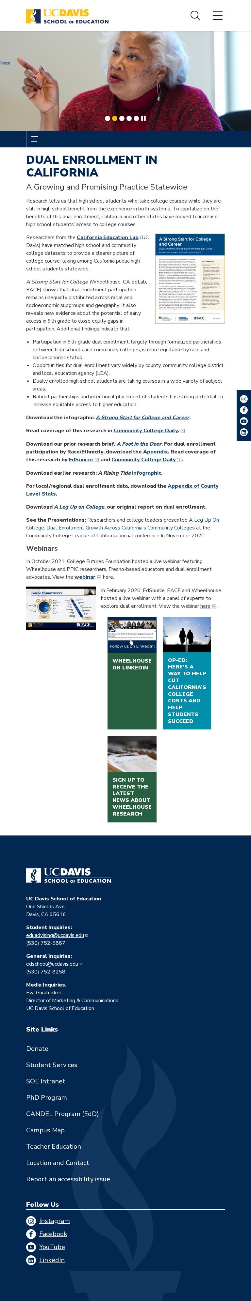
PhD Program (46, 1097)
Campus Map (45, 1130)
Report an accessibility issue (68, 1179)
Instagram (54, 1221)
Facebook (53, 1234)
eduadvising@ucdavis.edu (55, 935)
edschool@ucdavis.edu (52, 964)
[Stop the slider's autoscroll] (143, 118)
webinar (85, 577)
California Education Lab (108, 237)
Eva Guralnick (41, 992)
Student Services (51, 1065)
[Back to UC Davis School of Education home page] (67, 15)
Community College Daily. (146, 430)
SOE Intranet (45, 1081)
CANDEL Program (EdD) (62, 1114)
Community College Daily (143, 459)
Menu (217, 15)
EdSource (81, 459)
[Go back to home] (68, 875)
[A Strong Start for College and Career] (190, 279)
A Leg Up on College (79, 507)
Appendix (155, 451)
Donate (37, 1048)
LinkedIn (52, 1260)
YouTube (52, 1247)
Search (195, 15)
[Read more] (125, 81)
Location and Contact (57, 1162)
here (205, 606)
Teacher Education (53, 1146)
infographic (146, 473)
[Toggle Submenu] (34, 139)
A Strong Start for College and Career (142, 417)
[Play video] (61, 608)
